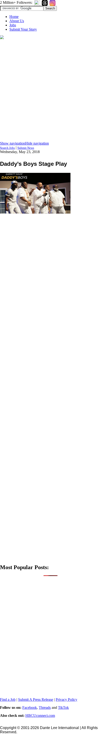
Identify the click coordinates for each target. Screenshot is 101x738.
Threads (45, 708)
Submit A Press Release (35, 699)
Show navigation (12, 143)
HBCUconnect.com (40, 716)
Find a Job (8, 699)
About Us (16, 21)
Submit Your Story (23, 29)
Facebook (29, 708)
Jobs (12, 25)
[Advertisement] (50, 90)
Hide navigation (37, 143)
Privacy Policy (66, 699)
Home (14, 17)
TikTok (63, 708)
